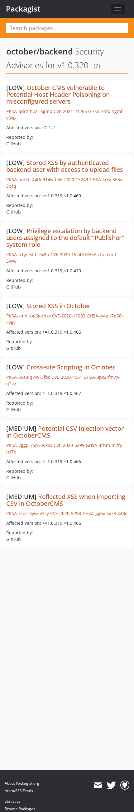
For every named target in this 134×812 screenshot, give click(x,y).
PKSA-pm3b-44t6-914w (30, 179)
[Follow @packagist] (111, 785)
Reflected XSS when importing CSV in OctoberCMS (65, 500)
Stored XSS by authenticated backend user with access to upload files (64, 166)
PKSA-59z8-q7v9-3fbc (28, 377)
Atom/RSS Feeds (19, 790)
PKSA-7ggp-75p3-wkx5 (29, 445)
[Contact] (97, 785)
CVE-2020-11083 (68, 316)
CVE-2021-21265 (70, 111)
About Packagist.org (22, 783)
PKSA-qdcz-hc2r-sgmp (29, 111)
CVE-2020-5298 (65, 513)
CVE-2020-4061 (66, 377)
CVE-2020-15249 (71, 179)
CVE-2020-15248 (67, 254)
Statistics (12, 801)
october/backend (39, 51)
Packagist (23, 9)
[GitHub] (124, 785)
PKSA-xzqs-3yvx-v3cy (27, 513)
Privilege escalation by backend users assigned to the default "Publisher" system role (65, 238)
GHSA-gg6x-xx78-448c (104, 513)
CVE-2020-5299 (69, 445)
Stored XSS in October (58, 306)
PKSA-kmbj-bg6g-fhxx (28, 316)
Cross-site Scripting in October (70, 367)
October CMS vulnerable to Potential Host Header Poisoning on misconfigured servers (58, 94)
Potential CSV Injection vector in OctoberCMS (65, 431)
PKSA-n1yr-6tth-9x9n (27, 254)
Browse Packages (20, 808)
